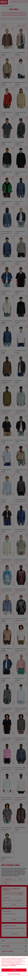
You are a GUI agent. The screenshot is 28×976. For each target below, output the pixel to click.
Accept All (14, 970)
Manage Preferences (16, 964)
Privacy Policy (5, 965)
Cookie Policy (13, 965)
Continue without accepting (14, 973)
